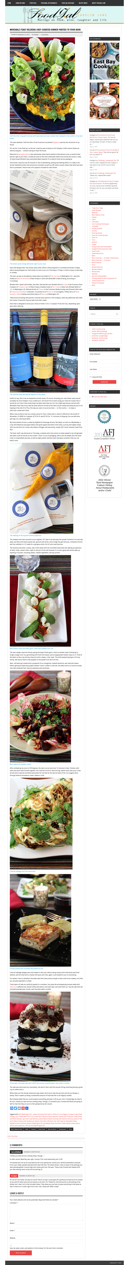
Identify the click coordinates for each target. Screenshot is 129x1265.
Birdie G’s (50, 292)
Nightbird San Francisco (18, 1123)
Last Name (93, 369)
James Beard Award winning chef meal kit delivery (56, 1119)
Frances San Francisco (66, 1116)
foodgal (36, 34)
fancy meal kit (53, 1116)
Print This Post (12, 1136)
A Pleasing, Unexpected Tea (106, 160)
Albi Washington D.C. (25, 1114)
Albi (11, 289)
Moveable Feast (23, 154)
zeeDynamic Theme (116, 1263)
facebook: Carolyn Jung (99, 338)
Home (9, 3)
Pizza (93, 265)
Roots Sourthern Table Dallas (60, 1123)
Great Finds (41, 1129)
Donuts (94, 231)
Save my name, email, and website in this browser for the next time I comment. (36, 1248)
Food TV (94, 237)
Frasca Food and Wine (19, 292)
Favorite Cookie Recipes (100, 235)
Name (12, 1223)
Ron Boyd (46, 1123)
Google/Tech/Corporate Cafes (102, 249)
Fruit (93, 240)
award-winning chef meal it (42, 1114)
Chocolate (95, 222)
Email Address (95, 354)
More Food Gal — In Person (101, 260)
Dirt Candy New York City (24, 1116)
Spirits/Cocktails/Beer (99, 276)
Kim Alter (43, 1121)
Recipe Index (83, 3)
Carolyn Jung (20, 3)
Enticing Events (97, 233)
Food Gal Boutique (68, 3)
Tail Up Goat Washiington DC (35, 1126)
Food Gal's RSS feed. (100, 397)
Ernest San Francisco (41, 1116)
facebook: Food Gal (98, 340)
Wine (70, 1129)
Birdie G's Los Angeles (60, 1114)
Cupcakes (95, 226)
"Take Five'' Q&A (97, 208)
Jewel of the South (23, 278)
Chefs (26, 1129)
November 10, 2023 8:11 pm (27, 1175)
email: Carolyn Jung (98, 329)
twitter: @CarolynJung (99, 331)
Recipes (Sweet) (97, 269)
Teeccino (13, 987)
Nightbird (56, 142)
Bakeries (95, 213)
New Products (52, 1129)
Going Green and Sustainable (101, 247)
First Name (93, 362)
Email (12, 1230)
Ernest (65, 284)
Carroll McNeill (16, 1152)
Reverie (43, 294)
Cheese (94, 217)
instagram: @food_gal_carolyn (102, 333)
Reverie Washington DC (35, 1123)
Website (12, 1238)
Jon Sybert (35, 1121)
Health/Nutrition (97, 253)
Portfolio (33, 3)
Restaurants (62, 1129)
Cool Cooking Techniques (100, 224)
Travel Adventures (98, 281)
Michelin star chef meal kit (56, 1121)
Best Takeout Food (16, 1129)
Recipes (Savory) (97, 267)
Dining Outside (97, 228)
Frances (41, 289)
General (33, 1129)
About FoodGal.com (98, 3)
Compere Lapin (23, 287)
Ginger (94, 244)
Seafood (94, 274)
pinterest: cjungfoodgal (100, 336)
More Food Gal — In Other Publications (105, 258)
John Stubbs (28, 1121)
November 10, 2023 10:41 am (32, 1152)
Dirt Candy (56, 287)
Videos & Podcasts (98, 283)
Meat (93, 256)
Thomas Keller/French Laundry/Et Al (104, 278)
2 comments (44, 34)
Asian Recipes (96, 210)
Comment (14, 1203)
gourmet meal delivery (30, 1119)
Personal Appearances (49, 3)
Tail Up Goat (55, 276)
